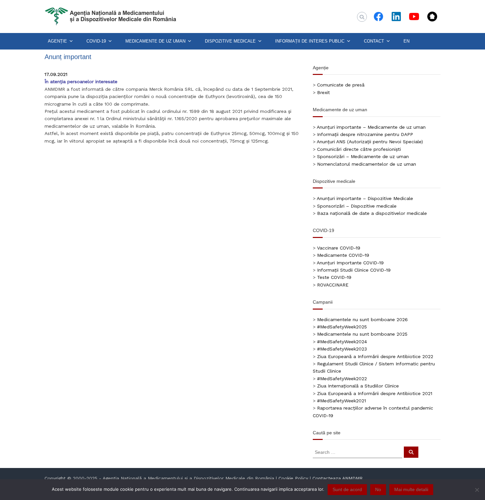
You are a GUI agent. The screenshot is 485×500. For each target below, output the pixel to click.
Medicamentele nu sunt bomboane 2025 (362, 334)
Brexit (323, 92)
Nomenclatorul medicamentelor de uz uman (366, 164)
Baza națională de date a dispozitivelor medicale (372, 213)
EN (406, 41)
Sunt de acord (347, 489)
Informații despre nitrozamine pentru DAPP (365, 134)
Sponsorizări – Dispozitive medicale (357, 206)
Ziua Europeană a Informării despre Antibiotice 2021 (374, 393)
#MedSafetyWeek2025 (342, 326)
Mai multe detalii (411, 489)
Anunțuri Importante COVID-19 (350, 262)
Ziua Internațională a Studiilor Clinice (358, 385)
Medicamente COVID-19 (343, 255)
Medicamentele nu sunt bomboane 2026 (362, 319)
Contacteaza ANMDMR (337, 478)
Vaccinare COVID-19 (338, 247)
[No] (476, 489)
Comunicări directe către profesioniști (359, 149)
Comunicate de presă (341, 84)
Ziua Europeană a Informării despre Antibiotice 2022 (375, 356)
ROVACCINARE (332, 284)
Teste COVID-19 (334, 277)
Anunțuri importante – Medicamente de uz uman (371, 127)
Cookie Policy (293, 478)
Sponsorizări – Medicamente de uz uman (363, 156)
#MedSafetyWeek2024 (342, 341)
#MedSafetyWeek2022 (342, 378)
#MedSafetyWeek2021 (341, 400)
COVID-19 (96, 41)
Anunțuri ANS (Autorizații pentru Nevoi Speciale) (370, 141)
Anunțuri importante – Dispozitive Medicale (365, 198)
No (378, 489)
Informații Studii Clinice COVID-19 (354, 270)
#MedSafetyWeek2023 (342, 348)
